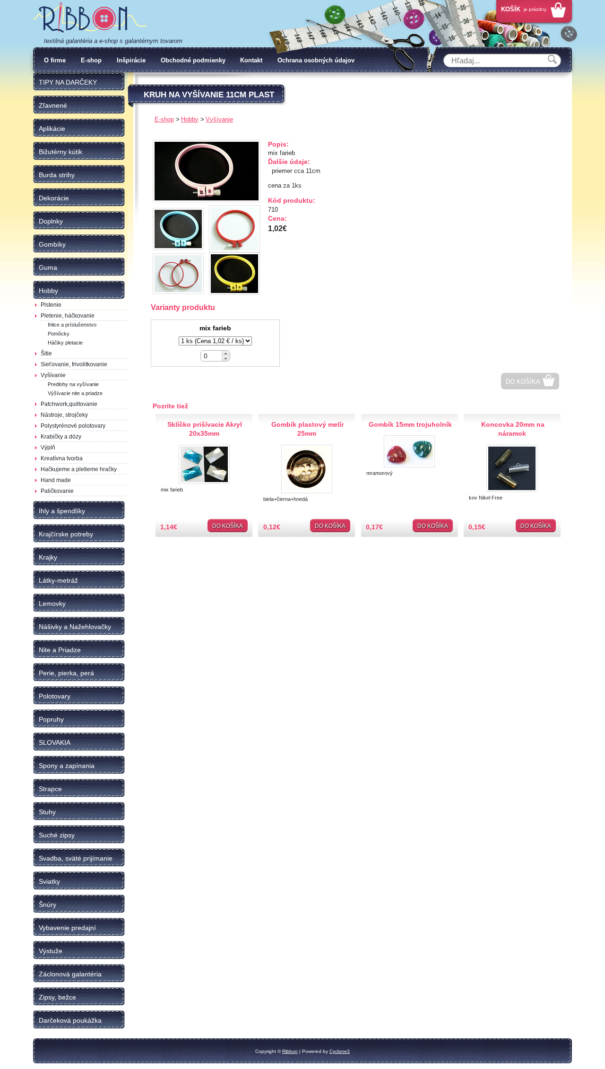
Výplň (48, 447)
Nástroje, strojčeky (64, 415)
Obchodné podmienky (193, 60)
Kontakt (251, 60)
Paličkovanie (57, 491)
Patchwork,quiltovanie (69, 404)
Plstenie (51, 305)
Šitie (46, 353)
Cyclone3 (339, 1051)
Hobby (190, 119)
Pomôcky (58, 333)
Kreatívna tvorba (62, 458)
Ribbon (290, 1051)
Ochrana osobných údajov (315, 60)
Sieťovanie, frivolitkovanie (74, 364)
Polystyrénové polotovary (73, 425)
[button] (226, 353)
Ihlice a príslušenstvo (72, 325)
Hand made (56, 480)
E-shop (91, 60)
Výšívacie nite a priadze (75, 393)
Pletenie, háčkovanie (68, 315)
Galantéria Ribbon (90, 18)
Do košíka (523, 381)
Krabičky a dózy (61, 436)
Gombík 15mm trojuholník (410, 424)
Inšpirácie (131, 60)
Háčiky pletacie (65, 342)
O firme (55, 60)
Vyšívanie (53, 375)
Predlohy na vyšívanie (73, 384)
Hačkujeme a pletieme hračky (79, 469)
